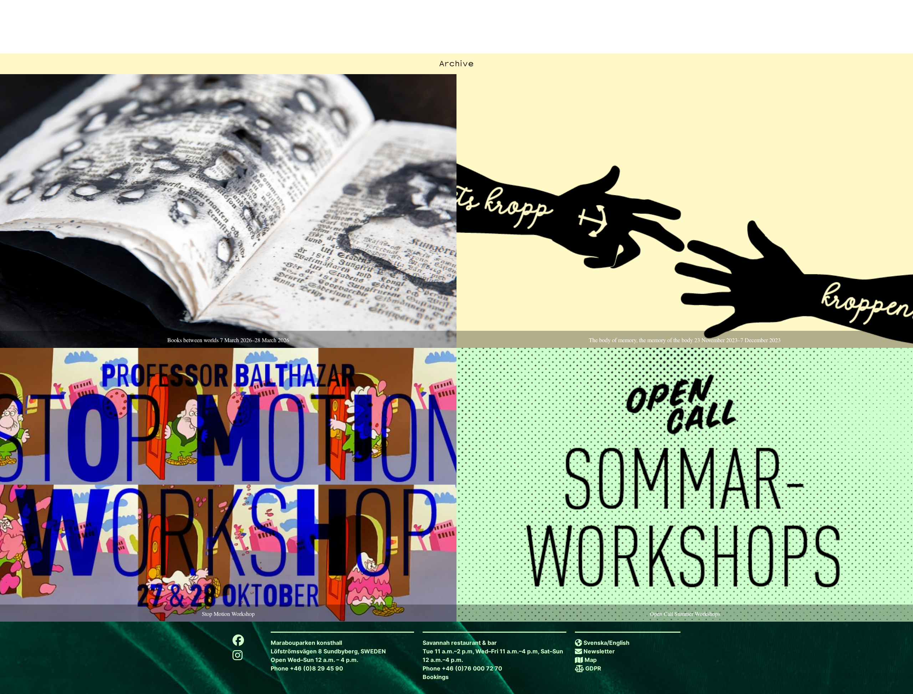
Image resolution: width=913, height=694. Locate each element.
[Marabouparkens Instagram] (238, 657)
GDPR (593, 668)
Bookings (436, 676)
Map (591, 659)
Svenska (595, 642)
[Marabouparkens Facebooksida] (238, 642)
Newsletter (599, 651)
